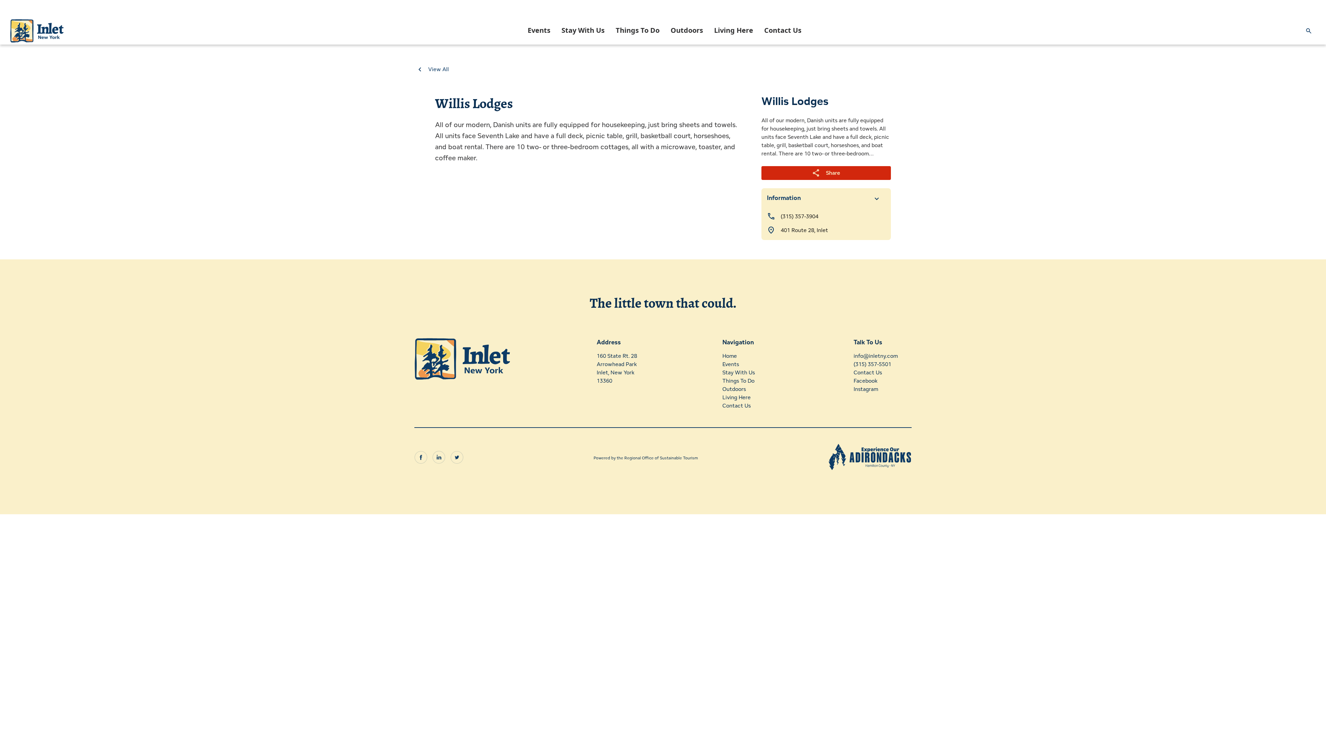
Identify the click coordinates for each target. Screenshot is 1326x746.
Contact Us (782, 30)
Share (826, 173)
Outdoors (687, 30)
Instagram (866, 389)
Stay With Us (583, 30)
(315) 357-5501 (872, 364)
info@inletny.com (876, 356)
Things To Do (638, 30)
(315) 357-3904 (799, 216)
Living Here (733, 30)
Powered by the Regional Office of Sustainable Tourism (646, 457)
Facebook (865, 380)
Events (539, 30)
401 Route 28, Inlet (804, 230)
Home (729, 356)
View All (438, 69)
